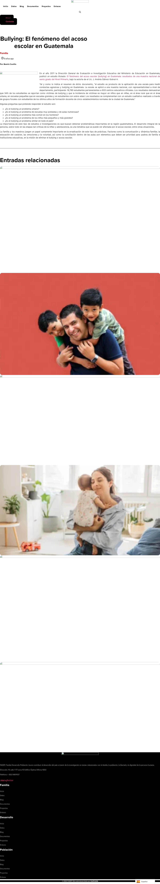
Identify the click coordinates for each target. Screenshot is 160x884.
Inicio (5, 6)
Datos (14, 6)
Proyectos (46, 6)
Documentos (33, 6)
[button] (8, 64)
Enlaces (57, 6)
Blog (22, 6)
